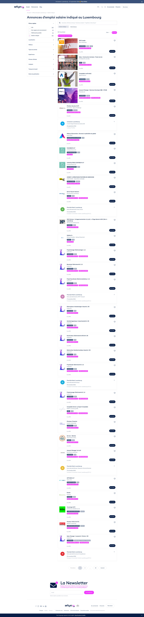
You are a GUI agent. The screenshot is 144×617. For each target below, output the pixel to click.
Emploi (28, 7)
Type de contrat (33, 49)
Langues (31, 64)
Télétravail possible (42, 33)
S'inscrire (118, 7)
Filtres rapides (32, 23)
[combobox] (108, 32)
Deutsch (50, 610)
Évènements (34, 7)
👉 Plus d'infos (83, 1)
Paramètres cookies (84, 610)
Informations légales (74, 610)
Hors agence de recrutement (42, 30)
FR (98, 7)
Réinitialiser (73, 27)
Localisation (32, 40)
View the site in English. (80, 615)
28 (95, 568)
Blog (41, 7)
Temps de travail (33, 69)
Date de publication (34, 74)
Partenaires (66, 610)
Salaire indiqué (42, 35)
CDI (42, 27)
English (45, 610)
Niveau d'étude (33, 59)
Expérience (32, 54)
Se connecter (110, 7)
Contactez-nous (59, 610)
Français (41, 610)
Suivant (102, 568)
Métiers (31, 44)
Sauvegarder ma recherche (66, 35)
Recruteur (125, 7)
